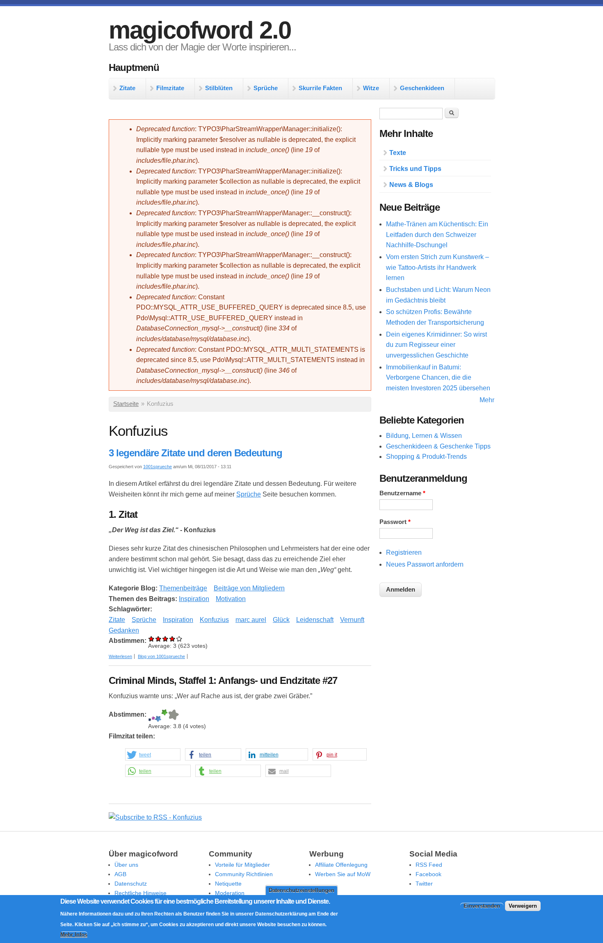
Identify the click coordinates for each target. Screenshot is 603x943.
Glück (281, 619)
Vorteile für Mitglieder (242, 864)
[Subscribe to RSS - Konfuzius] (155, 817)
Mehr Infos (73, 935)
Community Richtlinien (244, 874)
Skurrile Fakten (320, 87)
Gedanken (124, 630)
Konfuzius (214, 619)
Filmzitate (170, 87)
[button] (153, 755)
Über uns (126, 864)
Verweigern (523, 906)
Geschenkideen (422, 87)
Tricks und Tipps (415, 168)
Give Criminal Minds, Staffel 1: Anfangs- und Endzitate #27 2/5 (153, 715)
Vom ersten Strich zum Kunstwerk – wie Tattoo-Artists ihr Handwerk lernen (437, 267)
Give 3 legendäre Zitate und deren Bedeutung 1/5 (151, 639)
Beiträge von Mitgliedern (249, 588)
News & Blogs (411, 184)
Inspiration (194, 598)
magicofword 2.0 (200, 30)
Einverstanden (482, 906)
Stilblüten (219, 87)
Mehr (487, 399)
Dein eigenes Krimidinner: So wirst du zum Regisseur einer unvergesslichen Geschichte (436, 345)
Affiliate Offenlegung (341, 864)
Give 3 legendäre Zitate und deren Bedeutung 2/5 (158, 639)
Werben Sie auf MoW (342, 874)
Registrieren (404, 552)
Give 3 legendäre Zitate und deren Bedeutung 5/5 (179, 639)
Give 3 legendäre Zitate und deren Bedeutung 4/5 (172, 639)
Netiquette (228, 883)
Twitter (424, 883)
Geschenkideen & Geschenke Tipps (438, 446)
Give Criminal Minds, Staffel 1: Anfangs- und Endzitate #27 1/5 (149, 715)
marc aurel (250, 619)
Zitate (127, 87)
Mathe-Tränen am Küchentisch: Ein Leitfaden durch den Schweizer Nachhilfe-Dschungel (437, 234)
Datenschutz (130, 883)
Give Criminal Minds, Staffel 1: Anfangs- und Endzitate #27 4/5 (164, 715)
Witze (371, 87)
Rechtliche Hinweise (140, 893)
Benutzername (402, 493)
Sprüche (266, 87)
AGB (120, 874)
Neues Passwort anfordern (425, 564)
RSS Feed (429, 864)
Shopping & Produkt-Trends (426, 456)
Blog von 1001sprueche (161, 656)
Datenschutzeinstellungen (301, 890)
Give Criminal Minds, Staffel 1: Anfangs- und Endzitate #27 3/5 (158, 715)
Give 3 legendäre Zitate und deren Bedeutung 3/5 (165, 639)
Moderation (229, 893)
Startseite (126, 404)
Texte (397, 152)
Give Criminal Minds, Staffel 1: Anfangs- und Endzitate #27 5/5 (173, 715)
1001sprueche (157, 466)
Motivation (231, 598)
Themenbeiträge (183, 588)
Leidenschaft (314, 619)
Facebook (428, 874)
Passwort (395, 522)
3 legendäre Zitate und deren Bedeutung (195, 452)
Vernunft (352, 619)
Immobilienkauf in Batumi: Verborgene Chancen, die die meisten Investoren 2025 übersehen (438, 378)
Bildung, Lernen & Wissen (424, 435)
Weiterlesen (120, 656)
